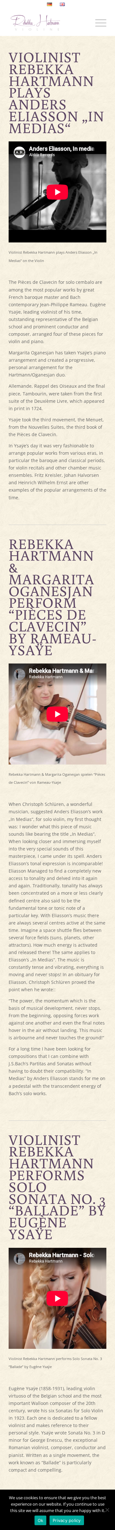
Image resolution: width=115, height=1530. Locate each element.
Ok (40, 1520)
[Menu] (97, 23)
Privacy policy (67, 1520)
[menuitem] (50, 4)
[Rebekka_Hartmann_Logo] (48, 23)
